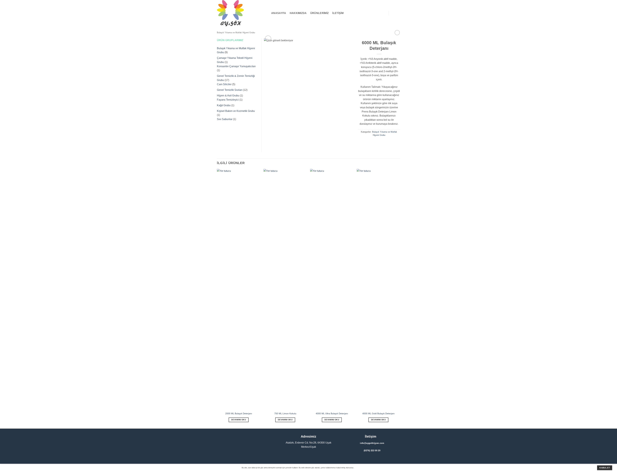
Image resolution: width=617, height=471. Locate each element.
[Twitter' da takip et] (248, 450)
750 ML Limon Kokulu (285, 413)
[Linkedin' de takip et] (253, 450)
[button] (266, 13)
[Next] (400, 298)
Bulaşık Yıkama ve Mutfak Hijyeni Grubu (236, 32)
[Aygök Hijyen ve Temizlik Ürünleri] (233, 13)
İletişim (338, 13)
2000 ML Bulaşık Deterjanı (238, 413)
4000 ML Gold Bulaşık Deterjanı (378, 413)
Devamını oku (238, 420)
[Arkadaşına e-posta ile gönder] (382, 142)
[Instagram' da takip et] (244, 450)
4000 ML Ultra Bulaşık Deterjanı (332, 413)
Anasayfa (278, 13)
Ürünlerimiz (319, 13)
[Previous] (217, 298)
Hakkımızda (298, 13)
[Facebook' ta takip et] (239, 450)
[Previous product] (397, 32)
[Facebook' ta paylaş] (376, 142)
